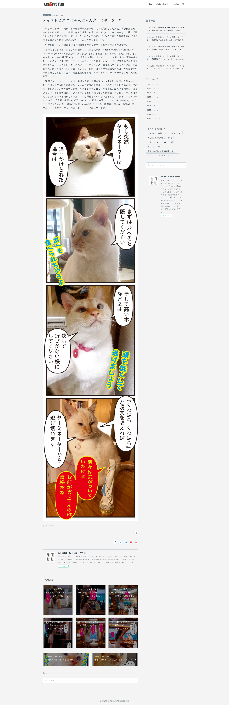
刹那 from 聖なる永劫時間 (161, 151)
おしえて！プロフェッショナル (162, 155)
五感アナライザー (157, 142)
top (150, 4)
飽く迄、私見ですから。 (160, 137)
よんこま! (47, 15)
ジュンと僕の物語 (157, 133)
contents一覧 (179, 4)
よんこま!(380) (48, 526)
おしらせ (175, 133)
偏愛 (174, 142)
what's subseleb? (163, 4)
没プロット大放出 (157, 129)
